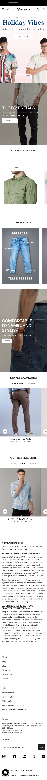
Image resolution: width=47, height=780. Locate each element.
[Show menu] (4, 9)
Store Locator (8, 692)
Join (41, 747)
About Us (6, 670)
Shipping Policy (9, 701)
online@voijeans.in (14, 730)
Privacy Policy (8, 697)
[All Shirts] (20, 184)
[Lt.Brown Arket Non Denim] (20, 412)
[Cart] (43, 9)
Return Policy (9, 775)
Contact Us (7, 674)
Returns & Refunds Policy (13, 705)
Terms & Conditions (29, 775)
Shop (4, 661)
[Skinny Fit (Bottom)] (20, 256)
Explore (7, 340)
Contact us (26, 770)
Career (5, 678)
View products (23, 77)
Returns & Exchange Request (14, 709)
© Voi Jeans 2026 (10, 770)
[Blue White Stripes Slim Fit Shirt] (20, 492)
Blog (4, 666)
